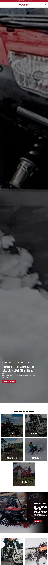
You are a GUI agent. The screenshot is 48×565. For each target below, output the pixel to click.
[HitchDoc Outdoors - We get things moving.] (24, 5)
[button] (1, 4)
